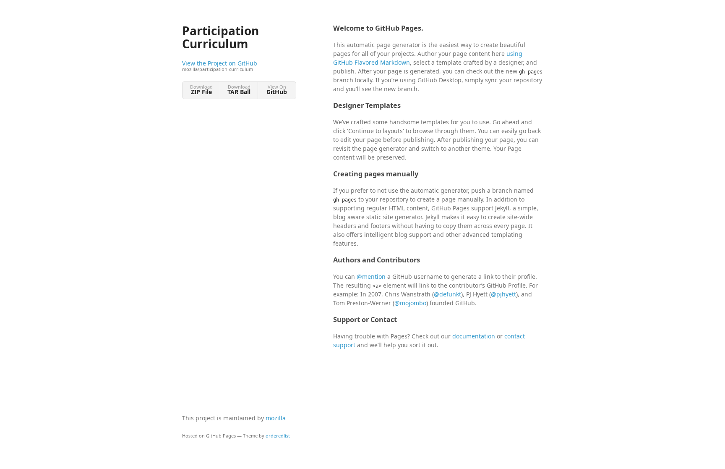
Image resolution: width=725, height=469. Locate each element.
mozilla (276, 418)
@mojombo (410, 303)
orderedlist (278, 435)
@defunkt (447, 294)
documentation (473, 336)
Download (201, 90)
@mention (371, 276)
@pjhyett (503, 294)
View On (276, 90)
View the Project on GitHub (219, 66)
